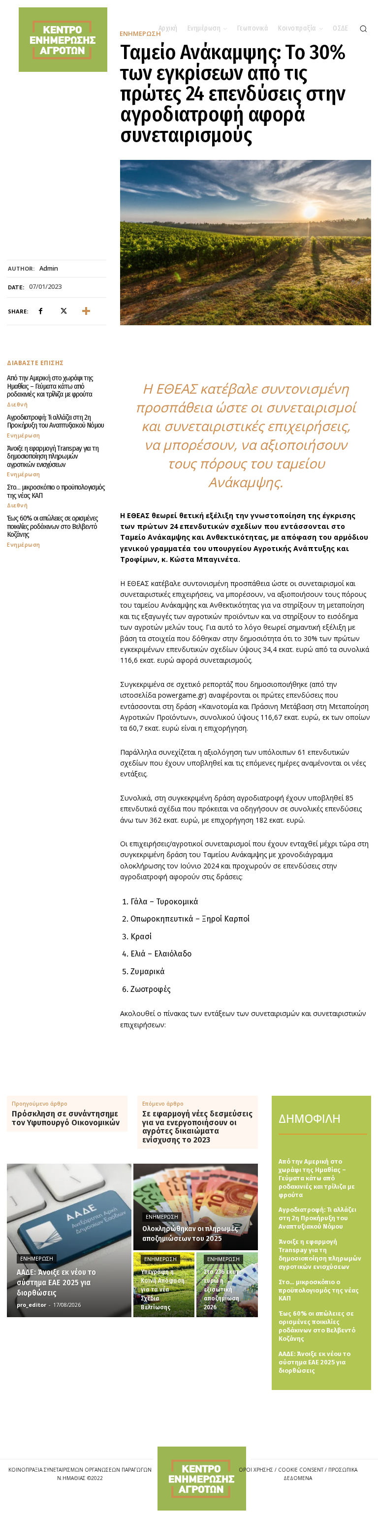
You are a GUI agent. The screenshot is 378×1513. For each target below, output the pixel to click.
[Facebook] (40, 311)
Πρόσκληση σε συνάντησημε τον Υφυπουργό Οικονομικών (66, 1118)
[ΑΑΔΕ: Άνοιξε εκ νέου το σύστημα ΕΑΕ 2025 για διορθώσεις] (69, 1240)
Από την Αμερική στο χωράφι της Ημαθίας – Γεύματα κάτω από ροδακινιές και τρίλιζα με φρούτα (50, 386)
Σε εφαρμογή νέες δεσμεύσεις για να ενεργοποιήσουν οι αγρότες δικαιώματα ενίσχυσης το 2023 (197, 1127)
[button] (363, 28)
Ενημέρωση (23, 435)
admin (48, 269)
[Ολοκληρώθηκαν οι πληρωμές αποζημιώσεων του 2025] (195, 1207)
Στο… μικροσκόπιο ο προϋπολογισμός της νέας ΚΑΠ (56, 491)
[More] (86, 311)
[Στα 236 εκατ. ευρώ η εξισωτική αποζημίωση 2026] (226, 1284)
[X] (63, 311)
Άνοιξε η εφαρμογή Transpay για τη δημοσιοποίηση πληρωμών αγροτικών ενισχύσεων (52, 456)
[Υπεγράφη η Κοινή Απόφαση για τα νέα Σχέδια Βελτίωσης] (163, 1284)
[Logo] (202, 1479)
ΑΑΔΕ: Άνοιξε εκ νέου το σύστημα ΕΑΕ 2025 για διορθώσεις (314, 1362)
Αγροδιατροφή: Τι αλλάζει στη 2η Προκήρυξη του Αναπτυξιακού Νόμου (55, 421)
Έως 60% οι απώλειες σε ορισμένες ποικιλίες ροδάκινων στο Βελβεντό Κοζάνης (52, 526)
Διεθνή (17, 404)
